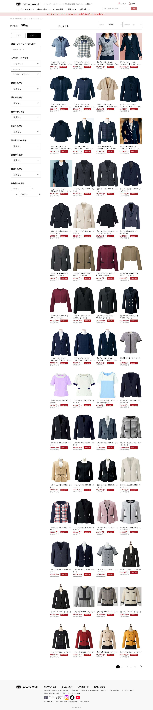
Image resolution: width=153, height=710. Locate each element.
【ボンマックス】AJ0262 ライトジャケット (130, 401)
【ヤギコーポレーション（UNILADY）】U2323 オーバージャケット (107, 148)
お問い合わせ (84, 9)
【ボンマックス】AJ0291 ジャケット (83, 190)
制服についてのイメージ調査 (71, 693)
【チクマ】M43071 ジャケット (130, 569)
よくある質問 (58, 9)
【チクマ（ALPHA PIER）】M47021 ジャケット (129, 274)
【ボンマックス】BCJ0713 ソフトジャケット (130, 528)
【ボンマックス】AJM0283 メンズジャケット (60, 232)
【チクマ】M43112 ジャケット (84, 652)
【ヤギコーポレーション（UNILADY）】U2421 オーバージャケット (83, 359)
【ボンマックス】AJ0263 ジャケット (60, 444)
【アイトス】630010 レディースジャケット (130, 232)
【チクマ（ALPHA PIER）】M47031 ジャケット (82, 317)
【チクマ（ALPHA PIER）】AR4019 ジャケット (59, 274)
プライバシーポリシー (128, 690)
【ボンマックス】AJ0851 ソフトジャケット (130, 444)
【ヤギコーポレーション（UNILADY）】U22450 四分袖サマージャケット (106, 105)
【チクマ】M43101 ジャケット (107, 612)
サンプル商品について (50, 690)
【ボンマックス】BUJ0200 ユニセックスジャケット (106, 232)
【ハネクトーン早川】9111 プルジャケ (83, 401)
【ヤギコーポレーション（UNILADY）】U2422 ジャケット (107, 359)
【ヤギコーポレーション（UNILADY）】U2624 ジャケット (60, 190)
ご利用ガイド (71, 9)
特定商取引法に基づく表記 (98, 690)
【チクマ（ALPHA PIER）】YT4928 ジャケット (129, 317)
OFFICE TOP (18, 19)
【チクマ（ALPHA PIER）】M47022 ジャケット (59, 317)
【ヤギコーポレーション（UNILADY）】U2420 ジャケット (60, 359)
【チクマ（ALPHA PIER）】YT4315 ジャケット (105, 317)
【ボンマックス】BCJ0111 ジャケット (61, 486)
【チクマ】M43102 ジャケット (130, 612)
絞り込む (33, 36)
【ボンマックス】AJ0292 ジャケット (107, 190)
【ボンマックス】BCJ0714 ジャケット (60, 571)
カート (133, 3)
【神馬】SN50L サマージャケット (130, 359)
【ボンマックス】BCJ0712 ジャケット (106, 528)
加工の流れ (75, 690)
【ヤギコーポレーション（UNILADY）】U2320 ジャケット (83, 148)
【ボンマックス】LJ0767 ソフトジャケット (106, 571)
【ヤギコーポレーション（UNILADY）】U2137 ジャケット (130, 63)
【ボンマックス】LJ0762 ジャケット (83, 571)
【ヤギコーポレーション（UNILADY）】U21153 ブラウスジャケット (61, 63)
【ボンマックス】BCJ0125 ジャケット (83, 232)
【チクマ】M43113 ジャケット (107, 652)
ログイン (123, 3)
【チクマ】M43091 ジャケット (84, 612)
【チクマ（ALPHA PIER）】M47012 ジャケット (105, 274)
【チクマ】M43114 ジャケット (130, 652)
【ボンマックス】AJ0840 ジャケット (107, 444)
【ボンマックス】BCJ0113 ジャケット (106, 486)
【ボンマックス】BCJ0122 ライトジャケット (130, 486)
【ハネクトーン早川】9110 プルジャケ (60, 401)
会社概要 (84, 690)
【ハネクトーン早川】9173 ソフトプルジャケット (106, 401)
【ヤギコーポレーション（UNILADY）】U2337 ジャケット (130, 148)
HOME (12, 19)
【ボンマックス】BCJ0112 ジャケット (83, 486)
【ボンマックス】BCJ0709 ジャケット (83, 528)
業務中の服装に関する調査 (52, 693)
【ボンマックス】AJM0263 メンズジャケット (130, 190)
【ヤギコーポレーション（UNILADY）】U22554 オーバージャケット (60, 148)
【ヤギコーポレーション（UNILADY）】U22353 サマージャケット (83, 105)
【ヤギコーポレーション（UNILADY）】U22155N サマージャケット (61, 105)
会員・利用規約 (114, 690)
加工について (64, 690)
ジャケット (41, 19)
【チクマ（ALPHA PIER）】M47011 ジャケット (82, 274)
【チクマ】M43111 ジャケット (60, 652)
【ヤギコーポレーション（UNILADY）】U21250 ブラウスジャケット (83, 63)
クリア (18, 36)
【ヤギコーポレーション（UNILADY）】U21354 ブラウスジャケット (106, 63)
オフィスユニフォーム (30, 19)
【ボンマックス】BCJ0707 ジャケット (60, 528)
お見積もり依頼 (50, 687)
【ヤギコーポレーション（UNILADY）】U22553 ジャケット (130, 105)
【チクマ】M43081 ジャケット (60, 612)
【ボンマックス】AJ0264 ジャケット (83, 444)
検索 (134, 8)
